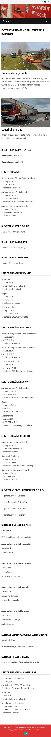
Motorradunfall (8, 307)
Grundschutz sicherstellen (12, 678)
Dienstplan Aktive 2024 (11, 155)
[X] (45, 2)
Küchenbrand (7, 415)
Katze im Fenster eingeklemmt (15, 470)
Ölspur (4, 293)
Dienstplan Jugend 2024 (12, 162)
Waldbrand (6, 279)
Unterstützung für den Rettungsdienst (18, 178)
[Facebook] (42, 2)
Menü (7, 21)
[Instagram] (48, 2)
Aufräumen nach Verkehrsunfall (15, 192)
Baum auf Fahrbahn (10, 456)
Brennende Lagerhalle (14, 73)
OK (26, 733)
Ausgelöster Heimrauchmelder (14, 206)
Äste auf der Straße (10, 361)
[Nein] (48, 731)
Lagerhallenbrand (11, 129)
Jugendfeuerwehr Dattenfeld (14, 502)
